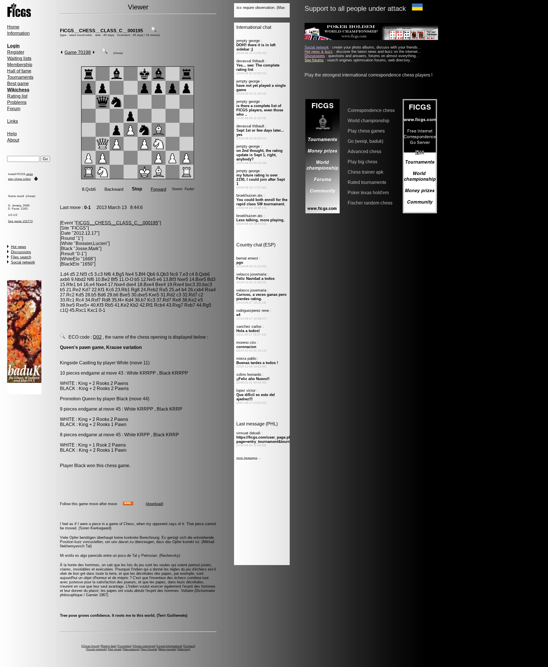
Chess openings (144, 646)
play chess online (19, 178)
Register (15, 52)
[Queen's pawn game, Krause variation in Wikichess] (62, 337)
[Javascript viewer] (104, 52)
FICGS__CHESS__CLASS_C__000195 (101, 30)
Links (12, 121)
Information (18, 33)
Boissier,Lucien (91, 243)
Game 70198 (78, 52)
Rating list (17, 96)
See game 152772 (20, 221)
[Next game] (93, 52)
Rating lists (108, 646)
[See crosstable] (154, 30)
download (154, 504)
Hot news (18, 247)
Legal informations (169, 646)
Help (12, 133)
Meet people (167, 649)
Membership (19, 64)
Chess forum (90, 646)
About (13, 140)
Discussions (21, 252)
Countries (124, 646)
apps (29, 174)
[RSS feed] (128, 503)
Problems (17, 102)
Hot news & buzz (319, 51)
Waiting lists (19, 58)
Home (13, 27)
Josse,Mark (86, 248)
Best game (18, 83)
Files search (21, 257)
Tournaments (20, 77)
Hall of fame (19, 71)
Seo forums (148, 649)
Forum (13, 108)
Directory (184, 649)
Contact (189, 646)
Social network (23, 262)
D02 (97, 337)
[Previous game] (61, 52)
